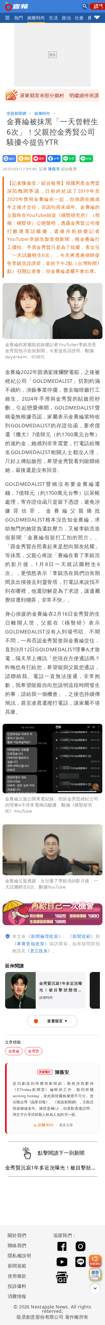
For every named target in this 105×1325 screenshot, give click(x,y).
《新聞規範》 (82, 936)
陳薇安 (54, 168)
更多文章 (66, 1125)
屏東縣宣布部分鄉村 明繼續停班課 (59, 95)
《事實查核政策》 (30, 944)
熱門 (18, 18)
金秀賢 (33, 1051)
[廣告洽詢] (95, 1274)
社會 (79, 18)
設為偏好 (8, 162)
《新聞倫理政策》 (44, 936)
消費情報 (17, 1296)
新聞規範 (17, 1266)
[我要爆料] (95, 1261)
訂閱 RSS (45, 1125)
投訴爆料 (17, 1286)
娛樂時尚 (36, 18)
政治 (66, 18)
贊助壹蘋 (22, 162)
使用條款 (17, 1276)
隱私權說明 (18, 1255)
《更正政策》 (38, 951)
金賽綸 (13, 1051)
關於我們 (17, 1235)
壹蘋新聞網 (16, 113)
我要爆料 (37, 162)
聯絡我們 (17, 1245)
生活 (53, 18)
